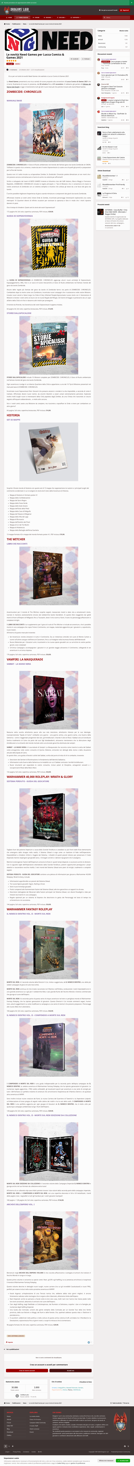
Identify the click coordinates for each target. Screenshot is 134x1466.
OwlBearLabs (24, 1395)
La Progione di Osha (110, 193)
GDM (102, 77)
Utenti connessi (34, 1429)
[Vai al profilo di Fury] (98, 59)
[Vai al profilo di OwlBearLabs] (17, 1396)
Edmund (105, 197)
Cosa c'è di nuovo (35, 1419)
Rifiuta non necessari (106, 1461)
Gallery (9, 1435)
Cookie (34, 1452)
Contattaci (26, 1452)
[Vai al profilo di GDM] (98, 73)
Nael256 (105, 159)
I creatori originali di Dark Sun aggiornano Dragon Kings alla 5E (115, 101)
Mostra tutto (123, 31)
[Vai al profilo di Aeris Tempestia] (98, 84)
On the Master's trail (110, 147)
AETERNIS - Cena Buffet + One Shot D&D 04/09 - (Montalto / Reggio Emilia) (116, 212)
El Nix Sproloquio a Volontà (117, 159)
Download (10, 1432)
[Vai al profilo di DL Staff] (98, 98)
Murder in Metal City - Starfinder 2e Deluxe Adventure (114, 115)
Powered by (120, 1452)
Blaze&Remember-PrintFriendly (114, 185)
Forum (9, 1422)
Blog (8, 1429)
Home (9, 1416)
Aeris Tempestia (105, 90)
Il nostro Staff (34, 1426)
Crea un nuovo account (27, 1370)
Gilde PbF (10, 1426)
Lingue (7, 1452)
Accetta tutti (124, 1461)
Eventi (32, 1432)
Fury (102, 65)
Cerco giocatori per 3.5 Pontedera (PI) (114, 75)
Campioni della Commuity (38, 1422)
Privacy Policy (17, 1452)
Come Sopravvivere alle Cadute (114, 157)
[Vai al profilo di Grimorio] (7, 70)
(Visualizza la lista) (85, 1382)
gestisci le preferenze (78, 1463)
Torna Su (126, 1403)
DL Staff (103, 104)
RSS (40, 1452)
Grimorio (14, 70)
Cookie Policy (61, 1463)
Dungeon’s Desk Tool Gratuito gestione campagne (112, 88)
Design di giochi (113, 138)
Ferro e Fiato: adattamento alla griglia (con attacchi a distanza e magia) (114, 134)
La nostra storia (34, 1416)
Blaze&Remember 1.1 (110, 176)
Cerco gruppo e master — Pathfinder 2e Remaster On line (114, 63)
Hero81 (105, 138)
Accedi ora (70, 1370)
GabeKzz (103, 117)
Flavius (70, 1390)
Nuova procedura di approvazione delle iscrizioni (20, 3)
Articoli (9, 1419)
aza (102, 106)
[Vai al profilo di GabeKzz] (98, 111)
